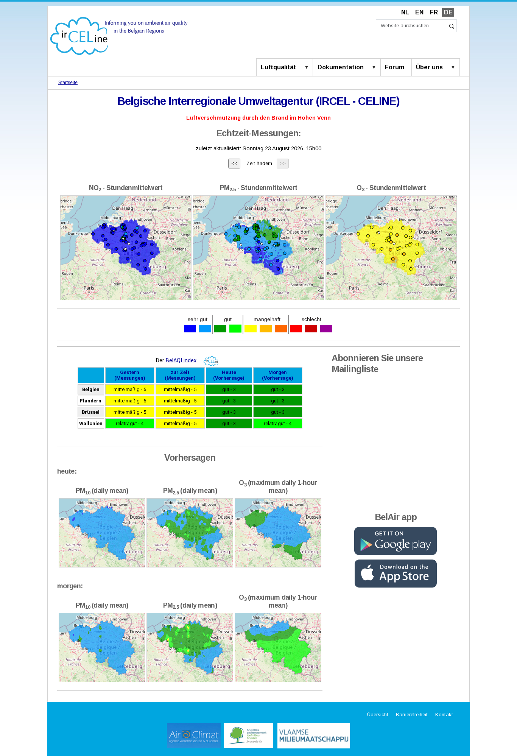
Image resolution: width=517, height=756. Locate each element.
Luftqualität (278, 67)
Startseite (68, 82)
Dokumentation (341, 67)
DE (448, 12)
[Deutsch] (119, 35)
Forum (394, 67)
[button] (308, 68)
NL (405, 12)
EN (419, 12)
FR (434, 12)
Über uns (429, 67)
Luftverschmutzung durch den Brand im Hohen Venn (258, 118)
